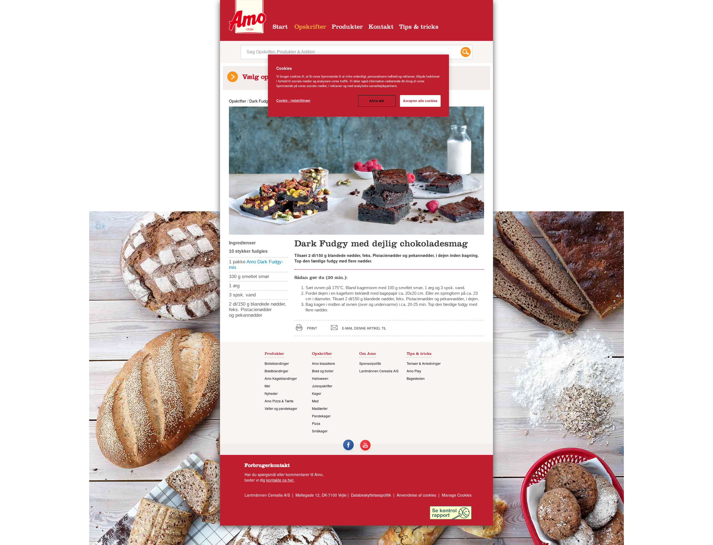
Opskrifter (310, 27)
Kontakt (381, 27)
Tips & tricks (418, 27)
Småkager (320, 430)
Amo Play (414, 370)
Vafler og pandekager (281, 408)
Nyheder (271, 393)
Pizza (316, 423)
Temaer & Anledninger (424, 363)
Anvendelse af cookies (416, 495)
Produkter (347, 27)
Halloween (320, 378)
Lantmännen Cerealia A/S (379, 370)
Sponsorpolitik (370, 363)
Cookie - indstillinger (293, 100)
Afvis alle (376, 100)
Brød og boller (322, 370)
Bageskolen (416, 378)
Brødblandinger (276, 370)
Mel (267, 385)
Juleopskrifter (322, 385)
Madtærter (320, 408)
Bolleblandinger (277, 363)
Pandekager (321, 415)
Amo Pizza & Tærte (279, 400)
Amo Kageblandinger (281, 378)
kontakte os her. (280, 480)
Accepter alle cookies (420, 100)
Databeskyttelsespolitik (371, 495)
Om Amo (367, 354)
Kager (316, 393)
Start (280, 27)
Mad (315, 400)
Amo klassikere (323, 363)
